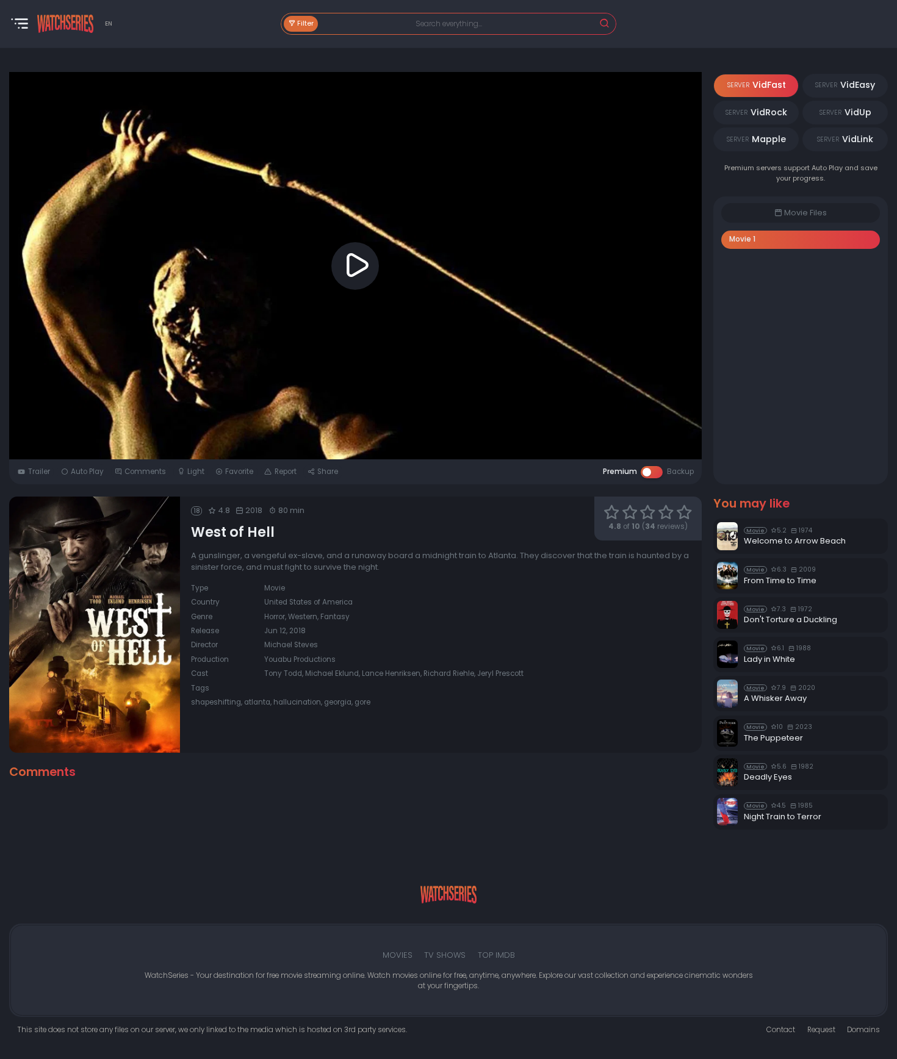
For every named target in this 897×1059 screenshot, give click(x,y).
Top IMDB (496, 955)
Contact (780, 1030)
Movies (397, 955)
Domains (863, 1030)
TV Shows (445, 955)
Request (821, 1030)
